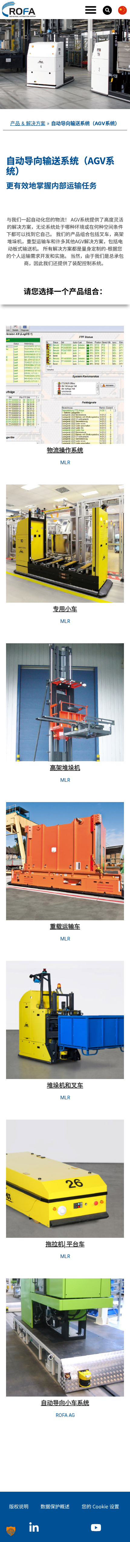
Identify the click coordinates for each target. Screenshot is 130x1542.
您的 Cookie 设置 (100, 1506)
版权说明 (18, 1506)
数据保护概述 (55, 1506)
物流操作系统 (65, 449)
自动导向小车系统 (65, 1402)
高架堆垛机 (65, 767)
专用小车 (65, 608)
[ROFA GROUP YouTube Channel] (96, 1527)
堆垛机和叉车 (65, 1085)
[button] (91, 10)
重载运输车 (65, 926)
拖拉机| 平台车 (65, 1243)
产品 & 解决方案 (27, 123)
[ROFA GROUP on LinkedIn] (34, 1527)
